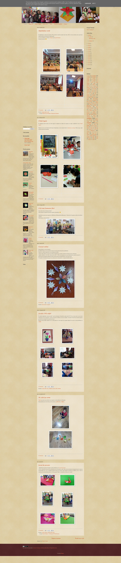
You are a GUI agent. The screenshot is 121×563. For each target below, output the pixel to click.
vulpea (62, 401)
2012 (89, 62)
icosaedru (90, 109)
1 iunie (88, 75)
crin (87, 97)
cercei (88, 92)
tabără (88, 135)
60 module (94, 79)
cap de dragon (57, 37)
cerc (96, 91)
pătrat (46, 112)
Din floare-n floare (31, 227)
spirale (96, 131)
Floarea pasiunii (30, 238)
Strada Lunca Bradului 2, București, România (50, 113)
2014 (89, 58)
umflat (93, 137)
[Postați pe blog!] (49, 110)
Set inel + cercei (30, 183)
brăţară (97, 87)
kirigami (88, 113)
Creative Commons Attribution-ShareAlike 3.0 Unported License (45, 547)
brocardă (94, 88)
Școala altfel (55, 388)
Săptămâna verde (44, 31)
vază (89, 138)
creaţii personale (90, 96)
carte (92, 89)
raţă (48, 112)
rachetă (88, 127)
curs (94, 97)
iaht (97, 108)
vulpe (93, 139)
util (97, 137)
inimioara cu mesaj (71, 127)
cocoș (87, 93)
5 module (93, 78)
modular (89, 118)
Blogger (62, 553)
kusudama (94, 113)
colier (95, 93)
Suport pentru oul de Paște (31, 192)
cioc (92, 92)
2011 (89, 64)
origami (89, 123)
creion (96, 96)
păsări (51, 532)
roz (87, 130)
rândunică (50, 388)
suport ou (94, 133)
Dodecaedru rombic (31, 204)
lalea (48, 388)
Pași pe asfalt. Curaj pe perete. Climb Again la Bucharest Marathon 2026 (29, 140)
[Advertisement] (27, 31)
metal (95, 116)
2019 (89, 49)
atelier (43, 388)
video (97, 138)
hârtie (92, 108)
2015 (89, 57)
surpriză (88, 134)
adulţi (94, 83)
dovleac (96, 101)
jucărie (94, 111)
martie (94, 115)
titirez (96, 135)
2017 (89, 53)
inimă (91, 110)
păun (96, 125)
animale (88, 84)
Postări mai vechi (79, 538)
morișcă (96, 118)
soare (92, 131)
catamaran (88, 91)
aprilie (90, 36)
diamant (90, 100)
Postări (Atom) (45, 541)
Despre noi (31, 24)
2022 (89, 43)
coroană (88, 94)
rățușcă (51, 37)
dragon (43, 112)
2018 (89, 51)
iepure (95, 109)
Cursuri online (43, 246)
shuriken (88, 131)
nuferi (94, 121)
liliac (96, 114)
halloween (94, 105)
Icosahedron (31, 171)
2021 (89, 45)
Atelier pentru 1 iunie (27, 162)
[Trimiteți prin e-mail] (48, 110)
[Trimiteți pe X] (50, 110)
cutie (88, 98)
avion (88, 85)
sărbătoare (92, 130)
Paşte (95, 124)
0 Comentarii (41, 110)
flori (45, 388)
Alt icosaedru (31, 215)
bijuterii (88, 87)
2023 (89, 35)
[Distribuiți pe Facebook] (52, 110)
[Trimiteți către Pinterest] (53, 110)
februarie (91, 41)
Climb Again (43, 121)
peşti (88, 126)
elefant (93, 102)
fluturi (91, 104)
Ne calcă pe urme (44, 397)
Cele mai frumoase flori (46, 208)
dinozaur (94, 100)
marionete (88, 115)
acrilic (92, 82)
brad (92, 87)
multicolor (90, 119)
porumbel (95, 126)
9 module (93, 80)
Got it (94, 3)
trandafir (88, 137)
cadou (88, 89)
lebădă (49, 532)
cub (90, 97)
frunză (95, 104)
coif (91, 93)
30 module (94, 77)
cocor (95, 92)
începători (48, 304)
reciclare (95, 129)
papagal (90, 124)
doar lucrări (44, 304)
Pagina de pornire (56, 538)
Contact (65, 24)
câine (92, 91)
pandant (96, 122)
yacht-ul (58, 401)
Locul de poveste (44, 465)
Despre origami (38, 24)
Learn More (88, 3)
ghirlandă (88, 105)
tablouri (59, 388)
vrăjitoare (89, 139)
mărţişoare (89, 116)
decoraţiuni (95, 98)
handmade (89, 106)
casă (95, 89)
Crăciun (94, 94)
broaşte (89, 88)
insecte (95, 110)
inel (87, 110)
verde (93, 138)
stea (87, 133)
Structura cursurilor (58, 24)
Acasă (25, 24)
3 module (88, 77)
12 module (93, 75)
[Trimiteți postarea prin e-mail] (45, 110)
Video (51, 24)
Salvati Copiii (27, 145)
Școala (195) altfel (45, 313)
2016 (89, 55)
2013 (89, 60)
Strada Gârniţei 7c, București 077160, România (50, 533)
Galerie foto (45, 24)
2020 (89, 47)
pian (91, 126)
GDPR (40, 321)
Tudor (40, 400)
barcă (95, 86)
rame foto (92, 128)
